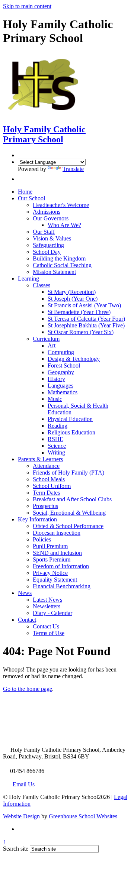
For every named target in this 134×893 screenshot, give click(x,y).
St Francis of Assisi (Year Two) (84, 305)
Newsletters (46, 606)
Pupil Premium (50, 546)
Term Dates (46, 492)
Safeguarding (48, 245)
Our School (31, 198)
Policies (42, 539)
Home (25, 191)
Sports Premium (51, 559)
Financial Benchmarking (61, 586)
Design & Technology (74, 359)
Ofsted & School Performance (68, 526)
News (25, 593)
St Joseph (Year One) (73, 298)
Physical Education (70, 419)
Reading (57, 426)
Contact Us (46, 626)
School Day (47, 252)
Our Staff (44, 232)
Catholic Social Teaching (62, 265)
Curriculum (46, 339)
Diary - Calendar (52, 613)
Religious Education (71, 432)
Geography (61, 372)
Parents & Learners (40, 459)
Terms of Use (48, 633)
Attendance (46, 466)
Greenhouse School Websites (83, 816)
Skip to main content (27, 6)
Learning (28, 278)
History (56, 379)
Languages (60, 385)
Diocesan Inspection (56, 533)
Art (51, 345)
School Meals (49, 479)
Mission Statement (54, 272)
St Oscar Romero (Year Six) (81, 332)
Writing (56, 452)
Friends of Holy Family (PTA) (68, 472)
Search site (15, 848)
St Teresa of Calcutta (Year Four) (86, 319)
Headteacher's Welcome (61, 205)
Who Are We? (64, 225)
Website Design (21, 816)
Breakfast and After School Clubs (72, 499)
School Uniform (52, 486)
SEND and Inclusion (57, 553)
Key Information (37, 519)
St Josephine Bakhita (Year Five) (86, 325)
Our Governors (50, 218)
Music (55, 399)
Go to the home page (27, 689)
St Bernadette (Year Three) (79, 312)
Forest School (64, 365)
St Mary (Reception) (72, 292)
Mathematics (62, 392)
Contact (27, 620)
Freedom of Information (61, 566)
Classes (41, 285)
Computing (61, 352)
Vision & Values (52, 238)
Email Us (23, 784)
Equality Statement (55, 579)
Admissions (46, 211)
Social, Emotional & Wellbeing (69, 512)
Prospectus (45, 506)
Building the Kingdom (59, 258)
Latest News (47, 599)
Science (57, 446)
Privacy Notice (50, 573)
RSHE (55, 439)
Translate (73, 169)
